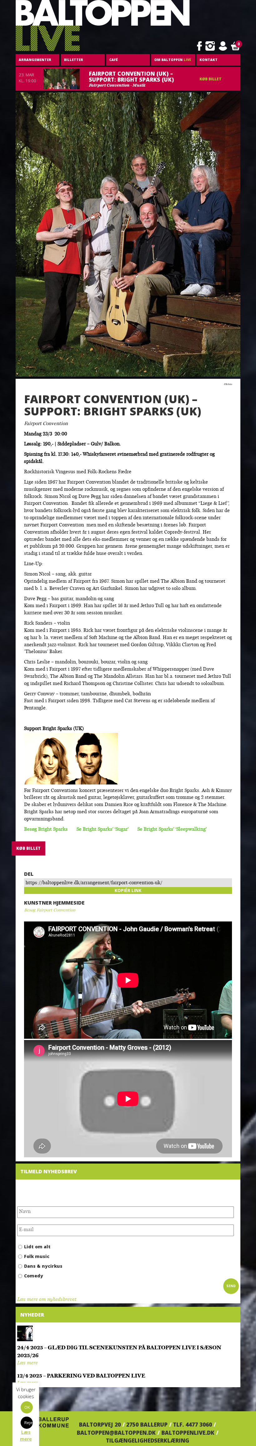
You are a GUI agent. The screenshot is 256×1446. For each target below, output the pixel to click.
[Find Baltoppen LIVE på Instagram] (210, 46)
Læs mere (27, 1363)
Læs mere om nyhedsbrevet (46, 1299)
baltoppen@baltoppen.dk (116, 1432)
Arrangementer (35, 60)
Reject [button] (28, 1422)
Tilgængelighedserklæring (147, 1440)
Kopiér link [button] (128, 890)
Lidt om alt (37, 1247)
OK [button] (27, 1407)
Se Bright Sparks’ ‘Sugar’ (102, 829)
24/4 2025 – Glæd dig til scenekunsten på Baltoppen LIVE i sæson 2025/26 (119, 1352)
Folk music (36, 1256)
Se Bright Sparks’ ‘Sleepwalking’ (172, 829)
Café (113, 60)
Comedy (33, 1276)
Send (231, 1286)
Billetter (73, 60)
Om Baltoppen (172, 60)
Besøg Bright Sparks (46, 829)
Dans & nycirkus (43, 1266)
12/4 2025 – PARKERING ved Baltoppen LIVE (81, 1376)
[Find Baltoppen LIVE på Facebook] (199, 46)
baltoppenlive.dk (187, 1432)
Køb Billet (210, 79)
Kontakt (208, 60)
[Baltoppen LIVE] (103, 25)
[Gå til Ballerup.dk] (42, 1424)
